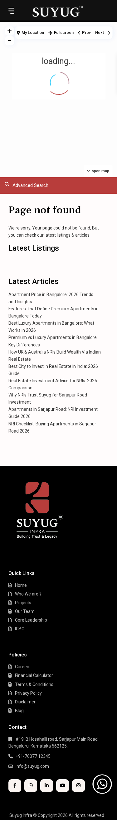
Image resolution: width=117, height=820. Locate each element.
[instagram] (78, 785)
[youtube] (62, 785)
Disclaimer (25, 701)
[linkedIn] (46, 785)
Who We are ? (28, 593)
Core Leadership (31, 620)
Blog (19, 710)
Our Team (25, 611)
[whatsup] (30, 785)
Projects (23, 602)
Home (21, 585)
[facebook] (14, 785)
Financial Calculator (34, 675)
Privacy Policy (28, 693)
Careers (23, 666)
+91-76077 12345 (33, 756)
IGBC (19, 628)
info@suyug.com (32, 766)
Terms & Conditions (34, 684)
